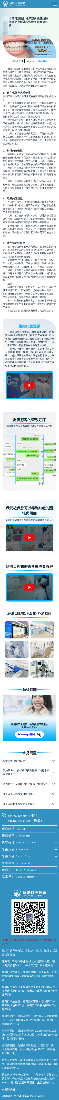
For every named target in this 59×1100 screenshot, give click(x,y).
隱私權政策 (7, 1096)
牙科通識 (42, 61)
